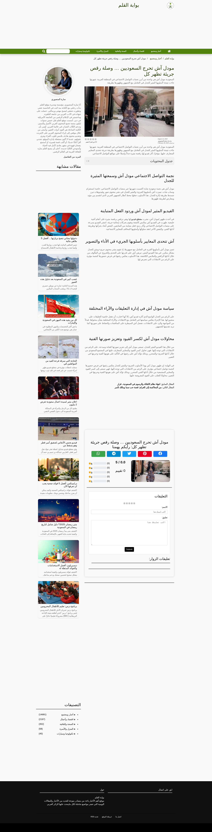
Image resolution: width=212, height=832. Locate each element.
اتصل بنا (118, 817)
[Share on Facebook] (160, 454)
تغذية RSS (94, 817)
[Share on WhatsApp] (98, 454)
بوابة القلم (169, 58)
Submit (129, 549)
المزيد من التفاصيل (72, 157)
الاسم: (164, 507)
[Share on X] (129, 454)
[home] (169, 51)
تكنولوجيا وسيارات (83, 51)
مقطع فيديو (136, 219)
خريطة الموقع (107, 817)
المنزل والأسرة (102, 51)
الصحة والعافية (120, 51)
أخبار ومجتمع (156, 51)
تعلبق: (164, 517)
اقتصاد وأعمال (138, 51)
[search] (43, 51)
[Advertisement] (106, 30)
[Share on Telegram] (114, 454)
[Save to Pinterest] (145, 454)
